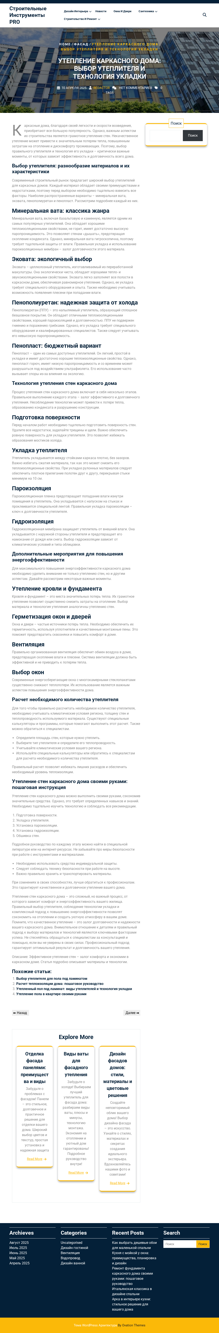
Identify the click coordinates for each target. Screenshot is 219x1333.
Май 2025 (17, 1258)
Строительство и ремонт (80, 19)
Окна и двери (122, 11)
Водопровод (70, 1258)
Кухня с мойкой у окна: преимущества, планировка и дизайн (134, 1258)
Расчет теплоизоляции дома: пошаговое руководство (60, 984)
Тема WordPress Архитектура (109, 1325)
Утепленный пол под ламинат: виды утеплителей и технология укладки (74, 989)
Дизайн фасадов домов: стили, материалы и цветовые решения (117, 1074)
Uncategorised (71, 1243)
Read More (34, 1159)
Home (65, 44)
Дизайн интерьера (76, 11)
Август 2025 (19, 1243)
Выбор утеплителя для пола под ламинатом (51, 979)
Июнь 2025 (18, 1253)
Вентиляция (70, 1253)
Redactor (101, 88)
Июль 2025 (18, 1248)
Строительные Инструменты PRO (28, 15)
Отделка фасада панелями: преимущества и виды (35, 1067)
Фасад (81, 44)
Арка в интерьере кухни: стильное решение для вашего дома (131, 1304)
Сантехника (146, 11)
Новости (100, 11)
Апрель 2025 (19, 1263)
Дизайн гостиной (74, 1248)
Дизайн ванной (73, 1263)
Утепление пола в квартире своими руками (51, 994)
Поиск (176, 123)
